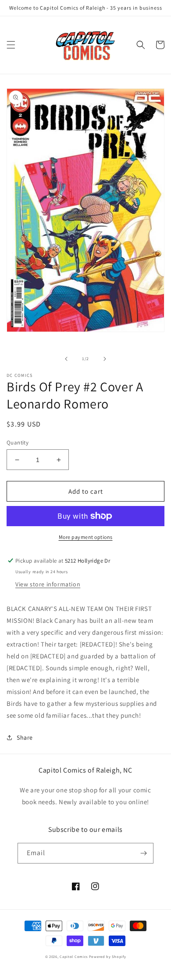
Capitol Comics (74, 956)
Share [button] (25, 737)
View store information (47, 584)
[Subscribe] (143, 853)
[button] (11, 44)
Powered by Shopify (107, 956)
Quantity (17, 442)
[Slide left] (66, 359)
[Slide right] (104, 359)
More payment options (86, 537)
